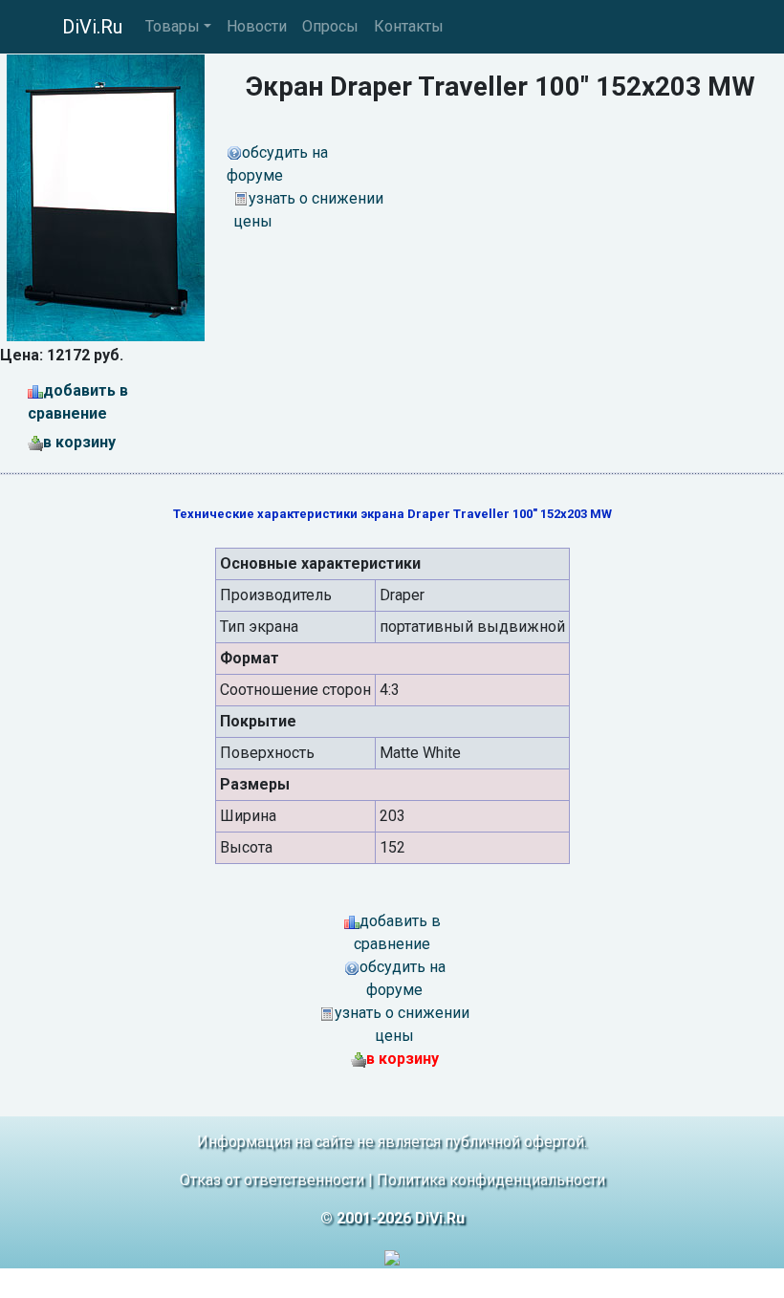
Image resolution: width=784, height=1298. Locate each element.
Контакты (409, 26)
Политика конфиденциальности (491, 1180)
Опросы (330, 26)
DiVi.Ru (92, 26)
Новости (257, 26)
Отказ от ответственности (272, 1180)
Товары (172, 26)
